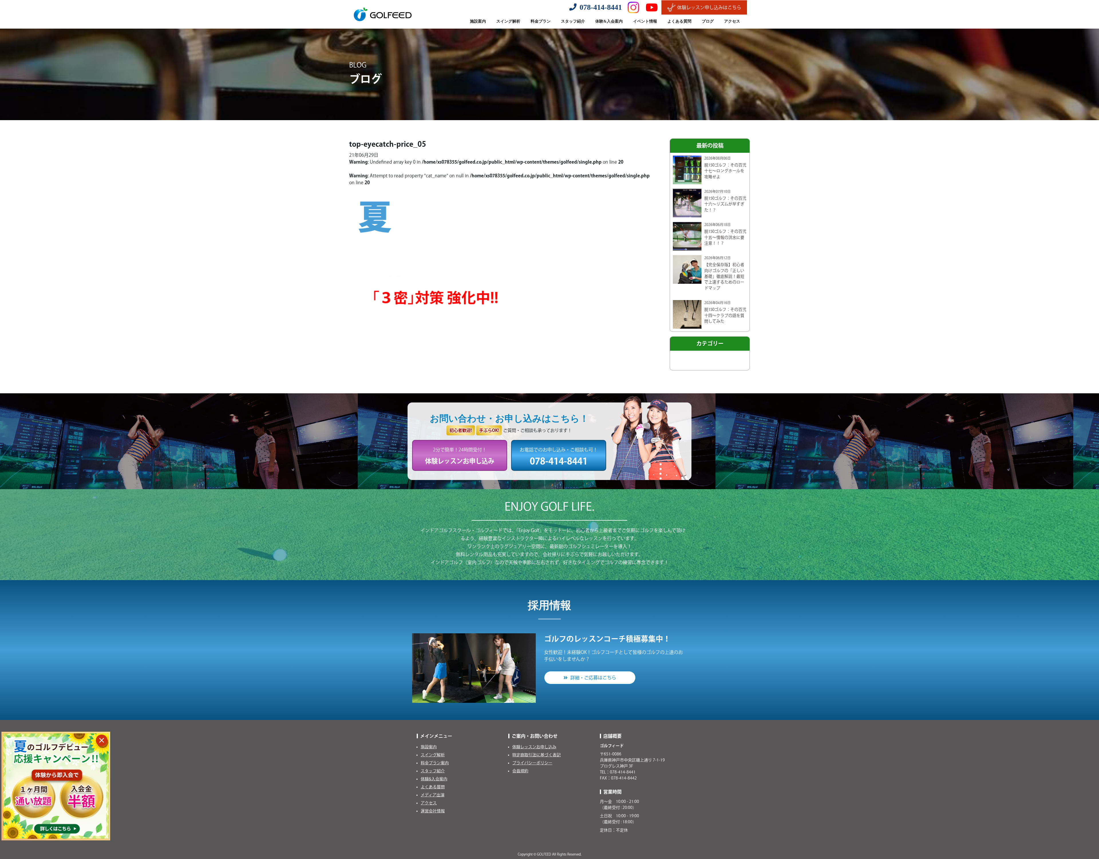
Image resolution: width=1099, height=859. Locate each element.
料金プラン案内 (435, 763)
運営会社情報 (433, 811)
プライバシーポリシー (532, 763)
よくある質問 (433, 787)
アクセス (429, 803)
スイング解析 (433, 755)
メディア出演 (432, 795)
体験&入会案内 (434, 779)
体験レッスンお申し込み (534, 747)
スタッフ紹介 (433, 771)
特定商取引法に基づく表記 (536, 755)
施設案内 (429, 747)
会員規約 (520, 771)
